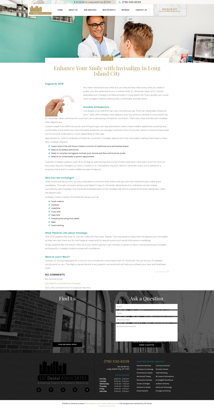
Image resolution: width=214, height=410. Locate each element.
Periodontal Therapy (144, 376)
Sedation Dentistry (162, 384)
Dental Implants (142, 391)
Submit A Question (146, 345)
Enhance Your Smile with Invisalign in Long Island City (107, 70)
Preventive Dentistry (144, 366)
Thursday (103, 386)
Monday (102, 379)
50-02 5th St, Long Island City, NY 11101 (93, 2)
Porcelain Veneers (162, 369)
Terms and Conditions (100, 403)
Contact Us (141, 10)
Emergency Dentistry (163, 391)
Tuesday (102, 381)
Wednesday (104, 384)
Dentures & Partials (144, 387)
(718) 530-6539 (116, 361)
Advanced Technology (164, 387)
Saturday (103, 391)
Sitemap (88, 403)
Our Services (90, 10)
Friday (101, 389)
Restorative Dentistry (144, 380)
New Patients (109, 10)
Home (60, 10)
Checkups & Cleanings (145, 369)
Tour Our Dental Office (67, 344)
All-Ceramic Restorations (165, 376)
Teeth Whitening (161, 373)
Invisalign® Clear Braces (164, 380)
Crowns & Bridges (143, 384)
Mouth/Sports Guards (145, 373)
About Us (73, 10)
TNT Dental (148, 403)
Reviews (126, 10)
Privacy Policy (114, 403)
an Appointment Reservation (169, 10)
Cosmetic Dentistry (163, 366)
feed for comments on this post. (63, 283)
